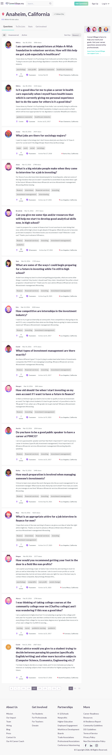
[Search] (50, 3)
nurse (27, 628)
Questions (8, 26)
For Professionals (39, 717)
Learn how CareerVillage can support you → (96, 52)
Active (24, 35)
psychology (21, 69)
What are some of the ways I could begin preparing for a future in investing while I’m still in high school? (46, 268)
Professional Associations (69, 741)
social (32, 148)
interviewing (44, 194)
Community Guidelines (93, 725)
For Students (37, 713)
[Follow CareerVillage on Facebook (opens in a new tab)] (85, 745)
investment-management (26, 194)
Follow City (59, 14)
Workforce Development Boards (68, 731)
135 (23, 688)
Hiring (9, 725)
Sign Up (95, 3)
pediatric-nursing (39, 628)
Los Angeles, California (68, 200)
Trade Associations (66, 737)
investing (55, 190)
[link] (41, 59)
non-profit (32, 69)
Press (8, 733)
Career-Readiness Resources (91, 715)
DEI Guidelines (89, 729)
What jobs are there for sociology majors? (41, 135)
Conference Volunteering (69, 745)
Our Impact (11, 717)
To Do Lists (20, 26)
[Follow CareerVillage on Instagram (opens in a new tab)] (96, 745)
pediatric (51, 628)
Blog (8, 729)
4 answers (32, 153)
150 (54, 688)
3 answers (32, 75)
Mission (9, 713)
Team (8, 721)
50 (79, 688)
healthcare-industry (64, 69)
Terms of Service (90, 733)
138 (39, 688)
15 (71, 688)
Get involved (41, 26)
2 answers (32, 375)
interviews (29, 190)
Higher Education (65, 721)
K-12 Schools (63, 713)
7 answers (32, 545)
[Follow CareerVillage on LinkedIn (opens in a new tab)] (91, 745)
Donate (35, 725)
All (4, 35)
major (19, 148)
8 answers (32, 200)
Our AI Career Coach (15, 741)
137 (34, 688)
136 (29, 688)
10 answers (33, 250)
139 (45, 688)
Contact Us (11, 737)
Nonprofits (62, 717)
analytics (20, 245)
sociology (40, 148)
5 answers (32, 296)
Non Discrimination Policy (94, 741)
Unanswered (13, 35)
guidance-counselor (46, 69)
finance (19, 190)
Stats (30, 26)
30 (75, 688)
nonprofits (32, 582)
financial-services (42, 190)
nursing (20, 628)
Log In (104, 3)
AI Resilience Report (92, 721)
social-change (54, 582)
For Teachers (37, 721)
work (25, 148)
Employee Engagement (68, 725)
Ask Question (81, 3)
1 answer (32, 121)
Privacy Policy (89, 737)
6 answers (32, 678)
